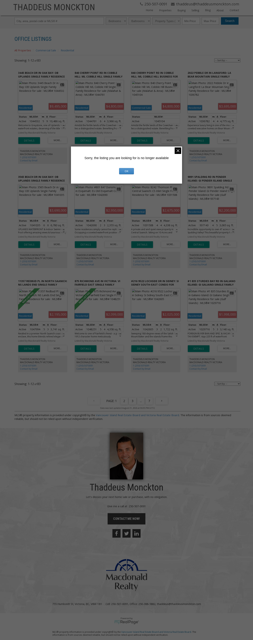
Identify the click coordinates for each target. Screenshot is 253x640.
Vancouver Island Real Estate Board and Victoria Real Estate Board (137, 415)
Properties (165, 10)
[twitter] (126, 533)
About (220, 10)
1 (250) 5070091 (28, 157)
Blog (208, 10)
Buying (181, 10)
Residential (67, 50)
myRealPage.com (126, 622)
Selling (195, 10)
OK (126, 171)
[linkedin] (136, 533)
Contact (234, 10)
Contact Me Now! (126, 519)
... (141, 401)
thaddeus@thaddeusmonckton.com (179, 604)
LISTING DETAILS (29, 140)
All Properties (22, 50)
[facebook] (116, 533)
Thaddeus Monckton (54, 7)
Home (149, 10)
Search (229, 20)
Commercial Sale (46, 50)
